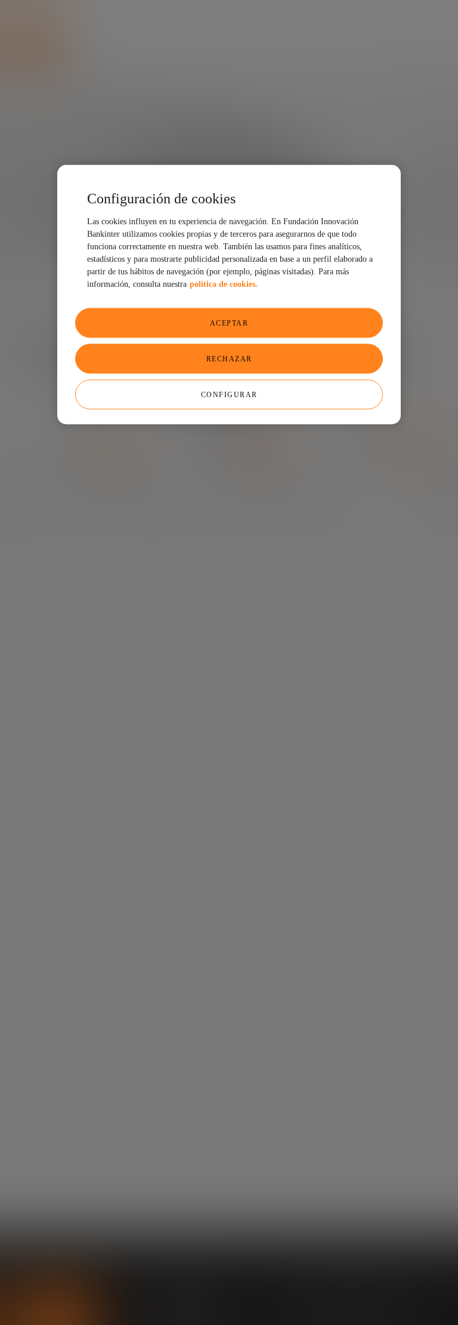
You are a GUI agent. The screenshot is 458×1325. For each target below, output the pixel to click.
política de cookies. (224, 283)
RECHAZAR (229, 358)
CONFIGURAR (229, 394)
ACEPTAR (229, 322)
